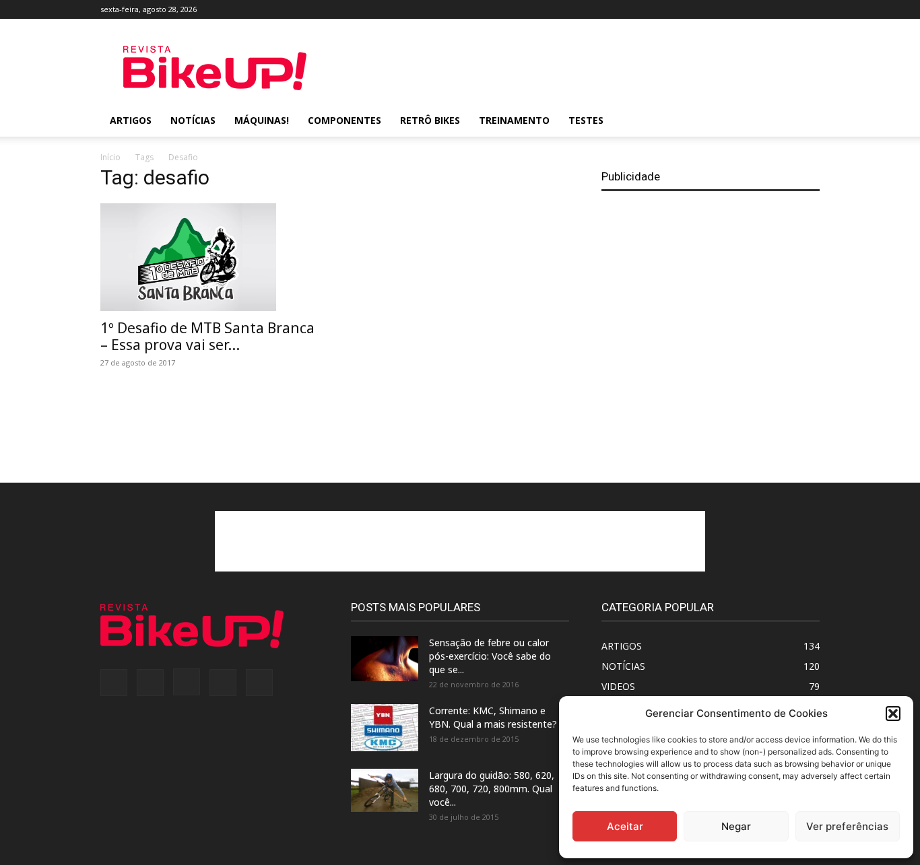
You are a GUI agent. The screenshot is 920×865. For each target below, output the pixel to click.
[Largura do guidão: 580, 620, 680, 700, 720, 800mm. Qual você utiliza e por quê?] (384, 790)
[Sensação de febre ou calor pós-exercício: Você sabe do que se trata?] (384, 658)
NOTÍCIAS (193, 120)
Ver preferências (847, 826)
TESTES (585, 120)
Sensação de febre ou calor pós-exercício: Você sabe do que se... (490, 656)
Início (110, 157)
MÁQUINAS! (261, 120)
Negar (736, 826)
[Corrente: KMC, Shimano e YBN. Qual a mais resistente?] (384, 727)
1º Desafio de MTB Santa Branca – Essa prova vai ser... (207, 336)
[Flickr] (743, 9)
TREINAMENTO (514, 120)
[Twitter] (787, 9)
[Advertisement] (574, 68)
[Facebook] (721, 9)
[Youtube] (809, 9)
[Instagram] (765, 9)
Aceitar (625, 826)
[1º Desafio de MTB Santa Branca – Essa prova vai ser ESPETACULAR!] (209, 257)
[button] (893, 713)
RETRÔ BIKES (430, 120)
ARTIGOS (131, 120)
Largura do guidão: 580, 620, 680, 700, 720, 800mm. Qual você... (491, 788)
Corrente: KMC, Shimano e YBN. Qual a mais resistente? (493, 717)
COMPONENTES (344, 120)
